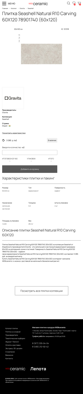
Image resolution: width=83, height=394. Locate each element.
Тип (29, 188)
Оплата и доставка (12, 345)
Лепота (38, 369)
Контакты (9, 358)
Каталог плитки (11, 328)
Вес (29, 221)
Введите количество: (13, 147)
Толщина (32, 203)
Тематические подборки (15, 338)
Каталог (14, 8)
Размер (5, 188)
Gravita (22, 8)
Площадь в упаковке (10, 221)
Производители (11, 335)
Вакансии (9, 355)
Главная (5, 8)
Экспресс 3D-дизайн (13, 348)
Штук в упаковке (61, 203)
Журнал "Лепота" (12, 342)
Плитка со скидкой (12, 332)
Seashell (31, 8)
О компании (10, 352)
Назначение (7, 203)
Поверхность (60, 188)
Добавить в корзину (30, 169)
